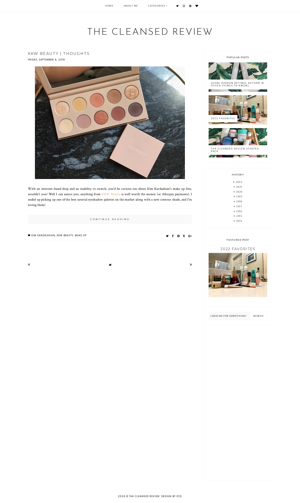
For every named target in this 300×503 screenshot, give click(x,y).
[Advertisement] (238, 405)
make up (80, 235)
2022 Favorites (223, 118)
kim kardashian (43, 235)
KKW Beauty (110, 194)
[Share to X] (167, 236)
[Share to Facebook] (173, 236)
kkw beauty (65, 235)
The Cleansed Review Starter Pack (235, 149)
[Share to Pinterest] (178, 236)
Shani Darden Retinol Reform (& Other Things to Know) (237, 84)
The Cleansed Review (150, 32)
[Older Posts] (191, 264)
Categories (156, 5)
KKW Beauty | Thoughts (59, 53)
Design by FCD (171, 496)
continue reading (110, 219)
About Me (131, 5)
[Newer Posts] (29, 264)
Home (109, 5)
